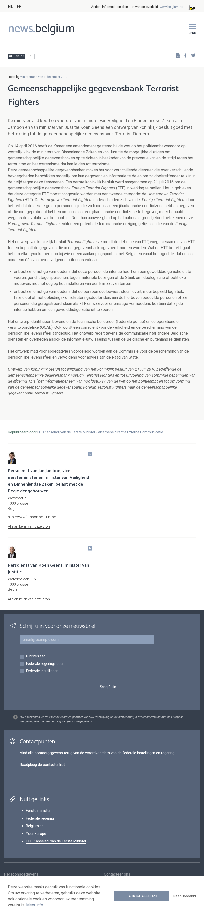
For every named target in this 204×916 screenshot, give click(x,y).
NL (10, 6)
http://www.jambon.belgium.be (32, 517)
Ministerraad (35, 656)
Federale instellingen (42, 671)
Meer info (34, 905)
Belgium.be (35, 826)
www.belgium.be (171, 7)
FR (19, 6)
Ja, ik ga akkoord (141, 896)
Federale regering (40, 818)
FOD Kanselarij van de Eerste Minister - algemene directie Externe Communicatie (100, 432)
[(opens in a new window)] (184, 55)
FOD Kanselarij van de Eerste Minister (56, 841)
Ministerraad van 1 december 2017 (44, 77)
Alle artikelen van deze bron (29, 526)
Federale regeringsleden (45, 664)
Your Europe (36, 833)
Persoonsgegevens (21, 874)
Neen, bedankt (184, 896)
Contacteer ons (117, 874)
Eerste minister (38, 810)
